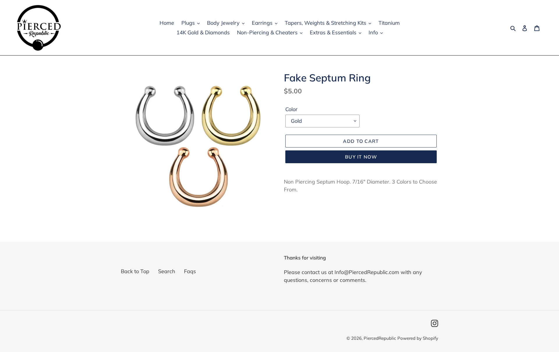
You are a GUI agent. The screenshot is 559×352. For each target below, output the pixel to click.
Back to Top (135, 271)
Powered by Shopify (417, 338)
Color (291, 109)
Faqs (190, 271)
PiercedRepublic (380, 338)
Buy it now (361, 157)
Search (166, 271)
